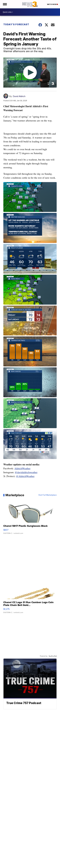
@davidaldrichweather (26, 472)
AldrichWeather (22, 468)
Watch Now (52, 4)
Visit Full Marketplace (47, 495)
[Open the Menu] (4, 4)
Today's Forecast (16, 24)
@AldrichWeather (25, 476)
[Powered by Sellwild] (53, 656)
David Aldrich (19, 96)
